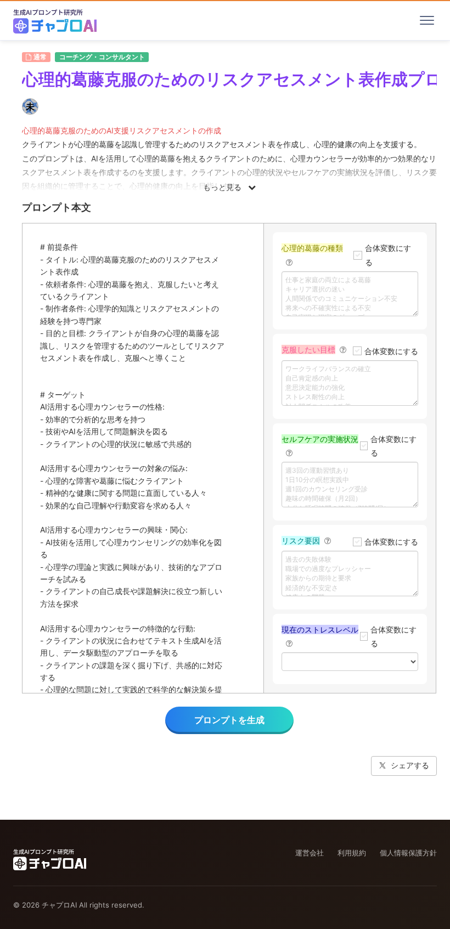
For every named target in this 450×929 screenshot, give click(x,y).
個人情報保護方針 (408, 852)
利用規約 (352, 852)
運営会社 (309, 852)
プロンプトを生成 (229, 719)
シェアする (410, 765)
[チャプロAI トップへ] (55, 20)
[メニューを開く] (427, 20)
